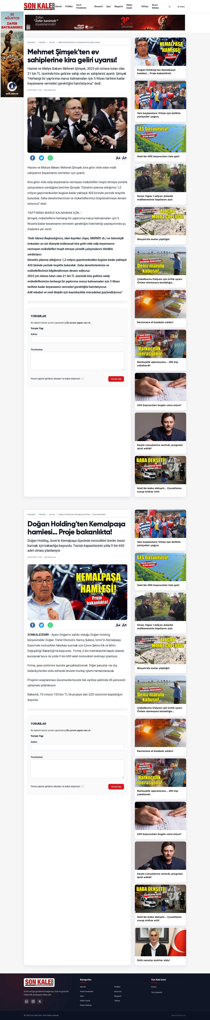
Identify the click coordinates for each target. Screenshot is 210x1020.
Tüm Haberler (156, 992)
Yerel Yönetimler (81, 6)
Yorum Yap (116, 379)
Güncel (58, 6)
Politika (69, 6)
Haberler (42, 42)
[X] (39, 1001)
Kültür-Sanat (129, 6)
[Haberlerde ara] (169, 7)
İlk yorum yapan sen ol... (79, 322)
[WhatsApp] (26, 1001)
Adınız (34, 334)
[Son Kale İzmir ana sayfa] (39, 982)
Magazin (119, 6)
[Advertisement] (197, 54)
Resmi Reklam (155, 6)
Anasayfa (31, 42)
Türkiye (144, 6)
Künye (153, 987)
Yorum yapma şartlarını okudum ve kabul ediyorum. (56, 378)
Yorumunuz (37, 349)
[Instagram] (33, 1001)
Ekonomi (98, 6)
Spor (108, 6)
